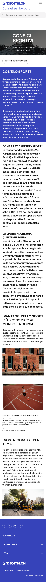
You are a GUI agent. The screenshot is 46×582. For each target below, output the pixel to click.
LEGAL (5, 553)
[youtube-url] (15, 526)
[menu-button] (41, 3)
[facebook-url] (4, 526)
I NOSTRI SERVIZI (11, 544)
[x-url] (10, 526)
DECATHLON (8, 536)
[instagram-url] (21, 526)
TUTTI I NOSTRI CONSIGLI (16, 61)
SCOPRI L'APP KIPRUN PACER (15, 430)
